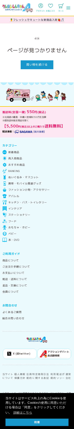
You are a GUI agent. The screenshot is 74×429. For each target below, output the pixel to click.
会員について (10, 291)
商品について (10, 260)
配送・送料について (14, 279)
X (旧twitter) (21, 353)
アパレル (13, 196)
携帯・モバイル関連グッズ (25, 183)
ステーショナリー (19, 214)
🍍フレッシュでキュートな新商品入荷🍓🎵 (37, 19)
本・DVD (13, 239)
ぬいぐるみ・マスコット (23, 177)
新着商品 (13, 152)
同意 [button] (37, 422)
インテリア (15, 208)
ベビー (12, 233)
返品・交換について (14, 285)
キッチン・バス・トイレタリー (27, 202)
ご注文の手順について (16, 266)
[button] (68, 8)
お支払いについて (13, 272)
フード (12, 221)
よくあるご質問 (12, 312)
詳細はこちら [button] (22, 413)
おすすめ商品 (16, 164)
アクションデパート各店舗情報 (58, 353)
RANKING (14, 171)
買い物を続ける (37, 65)
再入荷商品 (15, 158)
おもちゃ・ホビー (19, 227)
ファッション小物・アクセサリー (29, 189)
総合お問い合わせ (13, 318)
